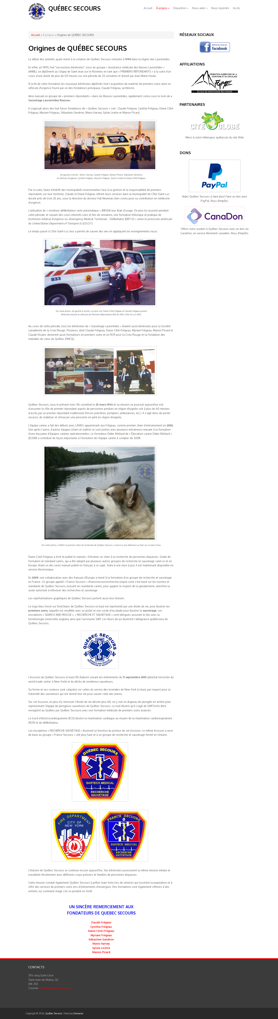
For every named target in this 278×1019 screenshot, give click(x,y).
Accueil (148, 8)
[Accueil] (36, 18)
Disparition (180, 8)
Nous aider (199, 8)
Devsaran (78, 1013)
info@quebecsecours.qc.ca (55, 988)
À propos (162, 8)
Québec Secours (74, 8)
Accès (236, 8)
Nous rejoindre (220, 8)
